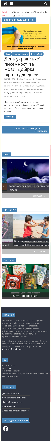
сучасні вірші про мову (18, 93)
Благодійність (8, 406)
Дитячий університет (12, 402)
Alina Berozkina (25, 79)
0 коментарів (40, 79)
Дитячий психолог (10, 393)
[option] (25, 176)
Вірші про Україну (20, 54)
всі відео (39, 195)
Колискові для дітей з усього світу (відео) (24, 187)
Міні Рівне (6, 368)
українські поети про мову (15, 96)
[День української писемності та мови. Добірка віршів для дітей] (25, 25)
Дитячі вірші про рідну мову (26, 86)
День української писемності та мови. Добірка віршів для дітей (22, 66)
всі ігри (39, 250)
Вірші (8, 54)
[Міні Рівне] (5, 3)
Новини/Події (36, 54)
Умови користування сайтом (15, 410)
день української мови (16, 82)
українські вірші (35, 93)
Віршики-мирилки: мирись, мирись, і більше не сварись (21, 243)
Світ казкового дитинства (14, 397)
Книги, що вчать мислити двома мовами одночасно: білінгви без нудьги (25, 291)
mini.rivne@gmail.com (11, 349)
